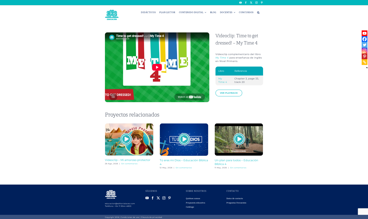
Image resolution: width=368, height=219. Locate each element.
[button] (258, 12)
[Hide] (367, 68)
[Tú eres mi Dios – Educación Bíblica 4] (184, 124)
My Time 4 (222, 57)
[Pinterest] (364, 56)
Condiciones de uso (130, 217)
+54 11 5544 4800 (123, 206)
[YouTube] (147, 198)
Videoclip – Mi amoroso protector (127, 160)
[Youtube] (364, 33)
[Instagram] (364, 50)
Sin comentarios (129, 164)
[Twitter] (364, 45)
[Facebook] (364, 39)
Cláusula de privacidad (151, 217)
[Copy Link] (364, 62)
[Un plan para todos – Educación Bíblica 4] (239, 124)
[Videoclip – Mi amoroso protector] (129, 124)
